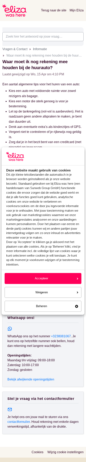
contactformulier (18, 421)
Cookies (37, 452)
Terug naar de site (53, 10)
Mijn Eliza (77, 10)
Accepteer (41, 278)
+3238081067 (61, 336)
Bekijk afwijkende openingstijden (30, 379)
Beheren (41, 306)
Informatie (40, 49)
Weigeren (41, 292)
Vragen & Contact (14, 49)
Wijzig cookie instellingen (65, 452)
